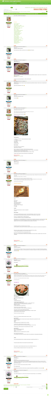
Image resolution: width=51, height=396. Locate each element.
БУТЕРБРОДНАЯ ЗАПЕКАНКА (17, 31)
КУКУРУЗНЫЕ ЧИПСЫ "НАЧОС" (17, 39)
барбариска (8, 46)
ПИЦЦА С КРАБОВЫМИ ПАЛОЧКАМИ (18, 30)
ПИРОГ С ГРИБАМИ (16, 24)
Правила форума (41, 7)
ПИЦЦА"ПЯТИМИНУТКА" (17, 23)
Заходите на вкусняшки (23, 11)
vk (47, 394)
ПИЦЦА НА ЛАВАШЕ (16, 41)
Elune (9, 10)
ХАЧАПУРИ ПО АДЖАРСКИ (17, 42)
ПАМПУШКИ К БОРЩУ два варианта (18, 40)
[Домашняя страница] (17, 272)
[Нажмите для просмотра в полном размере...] (21, 68)
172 (26, 173)
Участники (37, 7)
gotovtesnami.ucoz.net (6, 11)
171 (26, 160)
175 (26, 273)
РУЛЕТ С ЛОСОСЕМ (16, 35)
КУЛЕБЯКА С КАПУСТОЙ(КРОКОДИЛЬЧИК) (19, 26)
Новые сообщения (33, 7)
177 (27, 370)
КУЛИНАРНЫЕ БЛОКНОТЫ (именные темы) (15, 11)
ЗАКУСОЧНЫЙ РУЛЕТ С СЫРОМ (17, 25)
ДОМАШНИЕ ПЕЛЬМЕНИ (17, 32)
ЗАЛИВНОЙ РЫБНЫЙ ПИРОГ (17, 33)
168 (26, 81)
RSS (46, 7)
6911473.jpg (19, 76)
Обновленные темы (27, 7)
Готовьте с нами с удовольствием (12, 1)
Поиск (45, 7)
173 (25, 245)
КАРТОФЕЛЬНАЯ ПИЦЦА (17, 34)
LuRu (11, 10)
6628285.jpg (19, 241)
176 (26, 356)
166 (26, 46)
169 (26, 94)
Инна (8, 370)
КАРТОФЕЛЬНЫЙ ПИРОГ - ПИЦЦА (18, 37)
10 (13, 9)
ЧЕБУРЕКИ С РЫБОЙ (16, 36)
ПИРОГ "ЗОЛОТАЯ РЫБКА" (17, 28)
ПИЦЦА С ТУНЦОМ (16, 29)
